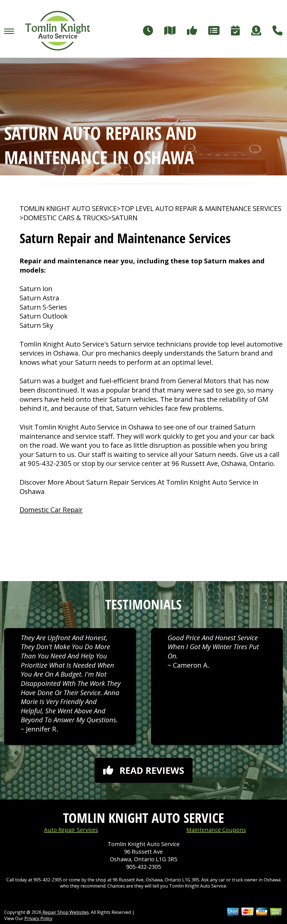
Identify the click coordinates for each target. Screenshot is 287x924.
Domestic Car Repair (51, 509)
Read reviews (151, 770)
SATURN (124, 217)
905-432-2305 (49, 463)
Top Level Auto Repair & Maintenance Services (201, 208)
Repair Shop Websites (65, 912)
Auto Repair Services (71, 830)
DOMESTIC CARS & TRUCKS (66, 217)
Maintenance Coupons (216, 830)
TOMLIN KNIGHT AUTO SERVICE (68, 208)
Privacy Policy (38, 918)
